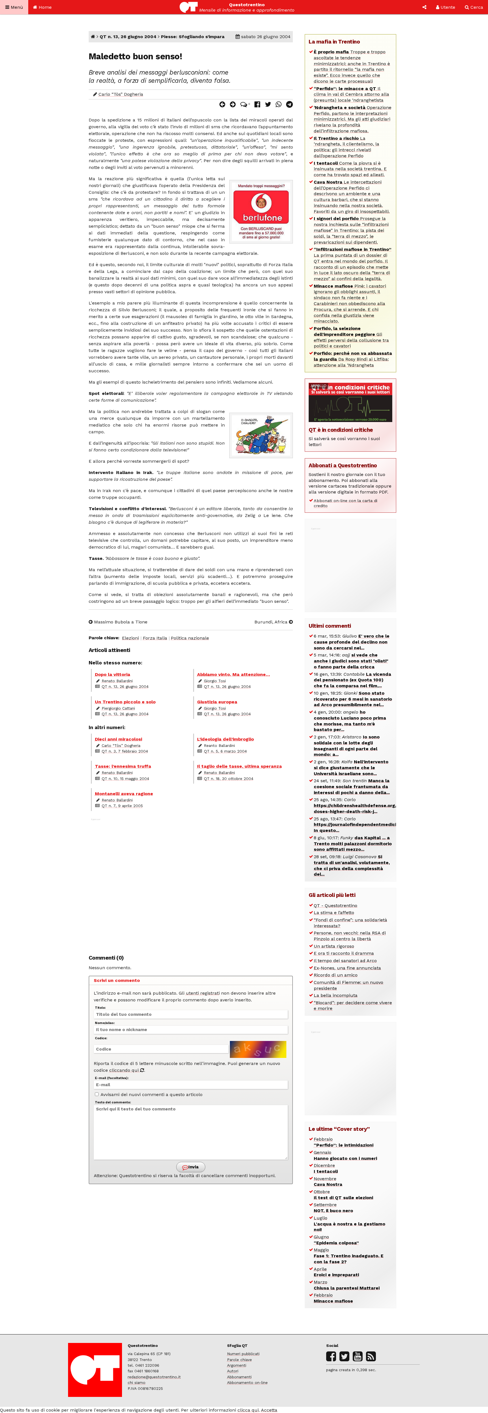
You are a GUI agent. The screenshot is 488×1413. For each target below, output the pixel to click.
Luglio (349, 1223)
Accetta (269, 1410)
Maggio (349, 1255)
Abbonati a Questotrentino (343, 465)
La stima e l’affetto (334, 912)
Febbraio (343, 1142)
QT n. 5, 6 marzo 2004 (225, 751)
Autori (232, 1371)
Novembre (328, 1181)
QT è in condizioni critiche (341, 430)
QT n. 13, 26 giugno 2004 (128, 36)
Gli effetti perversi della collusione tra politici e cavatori (351, 337)
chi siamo (136, 1382)
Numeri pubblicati (243, 1353)
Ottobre (343, 1194)
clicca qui (248, 1410)
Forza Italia (155, 638)
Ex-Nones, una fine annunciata (347, 968)
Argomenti (236, 1365)
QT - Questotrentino (335, 905)
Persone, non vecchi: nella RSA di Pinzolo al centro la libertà (350, 936)
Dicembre (326, 1168)
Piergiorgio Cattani (118, 708)
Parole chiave (239, 1359)
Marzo (347, 1285)
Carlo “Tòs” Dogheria (121, 94)
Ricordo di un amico (336, 975)
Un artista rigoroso (334, 946)
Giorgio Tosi (215, 681)
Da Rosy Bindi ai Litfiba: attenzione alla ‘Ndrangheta (353, 359)
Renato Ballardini (117, 681)
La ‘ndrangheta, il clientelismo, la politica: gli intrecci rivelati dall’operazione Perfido (346, 147)
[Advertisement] (191, 883)
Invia (193, 1166)
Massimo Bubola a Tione (120, 622)
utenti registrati (203, 993)
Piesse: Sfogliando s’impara (193, 36)
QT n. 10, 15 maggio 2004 (125, 778)
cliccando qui (124, 1070)
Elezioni (130, 638)
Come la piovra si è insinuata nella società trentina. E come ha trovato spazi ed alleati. (350, 169)
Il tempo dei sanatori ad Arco (345, 960)
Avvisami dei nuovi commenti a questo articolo (150, 1094)
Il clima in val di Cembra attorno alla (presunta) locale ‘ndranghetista (351, 94)
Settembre (333, 1207)
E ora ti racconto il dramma (344, 953)
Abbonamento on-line (247, 1382)
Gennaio (345, 1155)
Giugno (336, 1239)
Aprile (336, 1272)
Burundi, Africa (271, 622)
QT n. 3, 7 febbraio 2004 (125, 751)
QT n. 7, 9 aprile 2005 (122, 805)
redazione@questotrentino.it (154, 1377)
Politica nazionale (190, 638)
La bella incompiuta (336, 995)
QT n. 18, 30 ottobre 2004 (228, 778)
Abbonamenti (239, 1377)
